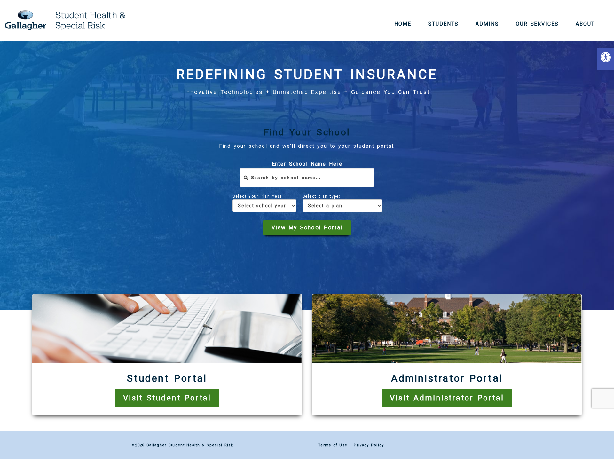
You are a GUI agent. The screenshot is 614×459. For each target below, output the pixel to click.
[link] (605, 59)
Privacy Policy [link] (369, 445)
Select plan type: (321, 196)
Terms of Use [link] (332, 445)
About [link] (585, 24)
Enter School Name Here (307, 164)
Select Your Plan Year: (257, 196)
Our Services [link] (537, 24)
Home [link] (402, 24)
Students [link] (443, 24)
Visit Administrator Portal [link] (447, 397)
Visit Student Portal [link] (167, 397)
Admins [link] (487, 24)
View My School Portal (307, 227)
